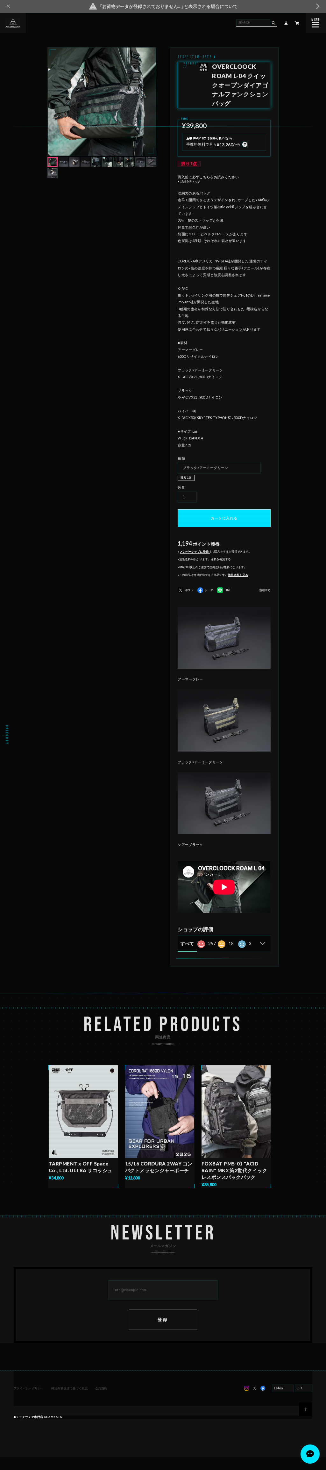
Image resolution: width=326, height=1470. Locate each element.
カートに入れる (224, 518)
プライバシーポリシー (29, 1388)
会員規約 (101, 1388)
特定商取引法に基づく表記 (69, 1388)
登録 (163, 1319)
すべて (187, 943)
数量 (181, 487)
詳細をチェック (191, 181)
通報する (265, 590)
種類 (181, 458)
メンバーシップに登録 (194, 551)
